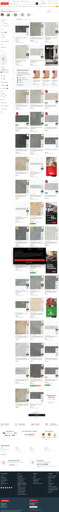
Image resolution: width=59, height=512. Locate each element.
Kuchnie (20, 6)
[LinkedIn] (11, 487)
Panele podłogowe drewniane (5, 449)
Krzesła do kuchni (17, 450)
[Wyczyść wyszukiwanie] (35, 3)
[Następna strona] (40, 418)
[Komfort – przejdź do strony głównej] (5, 501)
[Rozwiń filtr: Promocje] (13, 21)
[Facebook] (1, 487)
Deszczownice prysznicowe (48, 450)
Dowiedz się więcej (33, 256)
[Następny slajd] (56, 78)
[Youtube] (3, 487)
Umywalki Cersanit (47, 452)
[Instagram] (5, 487)
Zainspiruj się (41, 6)
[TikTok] (9, 487)
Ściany (13, 6)
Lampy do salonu (3, 450)
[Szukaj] (37, 3)
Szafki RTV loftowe (3, 452)
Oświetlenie (23, 6)
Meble (16, 6)
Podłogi (9, 6)
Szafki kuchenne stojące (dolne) (19, 452)
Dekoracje (30, 6)
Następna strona (50, 402)
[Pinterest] (7, 487)
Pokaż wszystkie (20, 84)
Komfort (2, 9)
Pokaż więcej (37, 415)
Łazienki (5, 6)
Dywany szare (32, 452)
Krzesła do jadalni (32, 450)
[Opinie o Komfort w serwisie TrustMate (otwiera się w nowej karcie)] (29, 435)
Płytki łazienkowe (46, 449)
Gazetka (45, 6)
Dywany (27, 6)
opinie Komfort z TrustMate (31, 431)
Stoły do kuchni (17, 449)
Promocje (48, 6)
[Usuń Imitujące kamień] (16, 19)
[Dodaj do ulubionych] (28, 24)
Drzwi (34, 6)
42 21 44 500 (43, 1)
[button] (43, 3)
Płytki (2, 6)
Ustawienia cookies (29, 262)
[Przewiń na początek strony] (57, 473)
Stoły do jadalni (32, 449)
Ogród (38, 6)
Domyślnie (48, 11)
